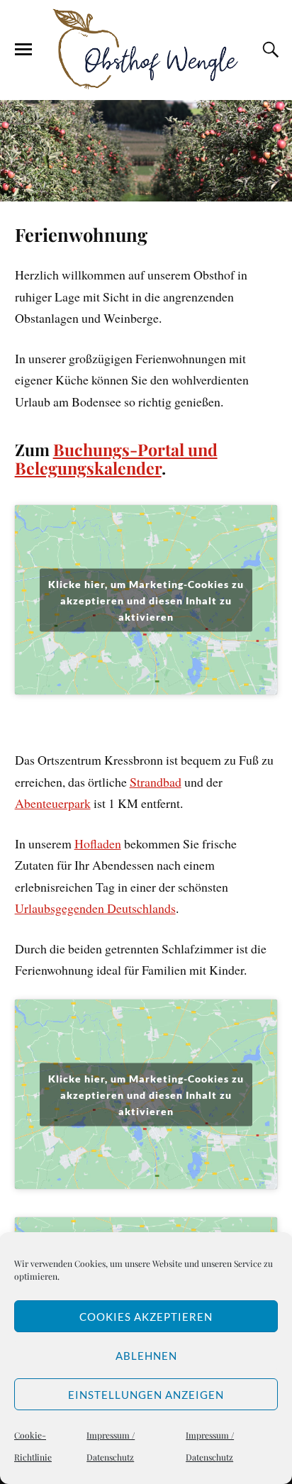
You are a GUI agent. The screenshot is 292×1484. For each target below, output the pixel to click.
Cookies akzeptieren (146, 1316)
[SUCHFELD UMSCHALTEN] (268, 50)
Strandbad (155, 781)
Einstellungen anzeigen (146, 1394)
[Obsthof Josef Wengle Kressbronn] (146, 49)
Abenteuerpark (53, 803)
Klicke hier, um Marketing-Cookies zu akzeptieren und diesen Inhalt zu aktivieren (146, 599)
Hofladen (97, 843)
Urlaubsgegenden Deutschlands (95, 908)
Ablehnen (146, 1355)
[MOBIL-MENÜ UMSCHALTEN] (23, 50)
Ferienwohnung (81, 234)
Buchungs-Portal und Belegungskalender (116, 458)
